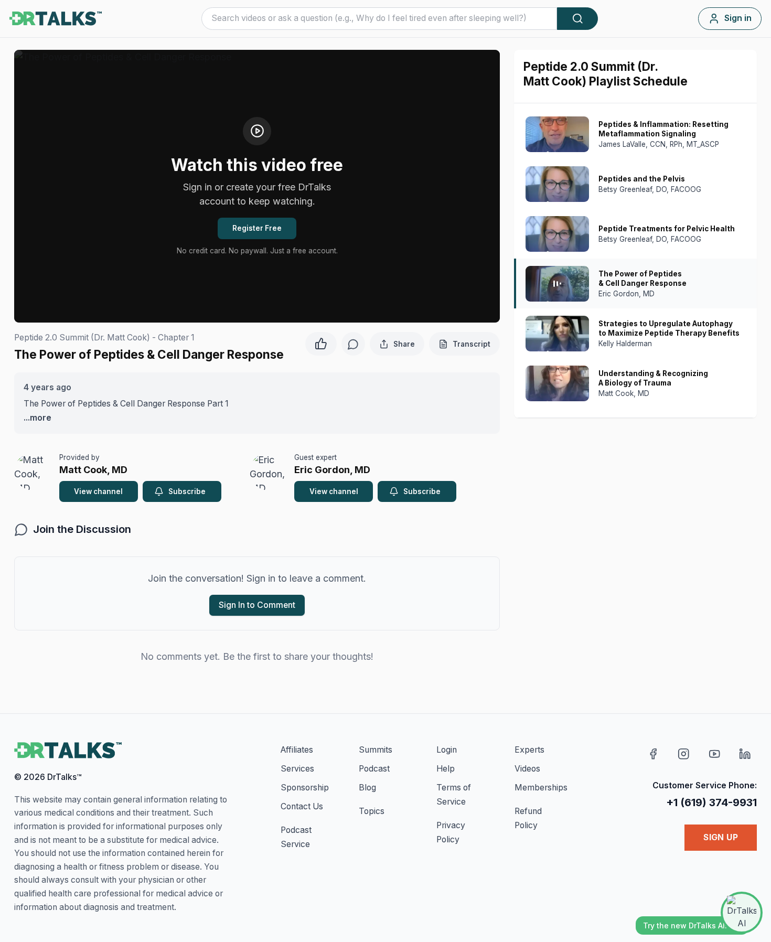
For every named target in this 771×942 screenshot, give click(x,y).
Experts (529, 750)
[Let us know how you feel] (321, 342)
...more (37, 418)
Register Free (257, 228)
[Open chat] (742, 913)
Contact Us (302, 806)
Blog (367, 788)
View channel (98, 491)
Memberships (541, 788)
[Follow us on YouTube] (714, 754)
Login (446, 750)
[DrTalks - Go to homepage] (68, 750)
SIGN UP (720, 837)
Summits (375, 750)
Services (297, 769)
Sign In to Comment (257, 605)
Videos (527, 769)
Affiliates (297, 750)
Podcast (374, 769)
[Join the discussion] (353, 344)
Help (445, 769)
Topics (371, 811)
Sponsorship (305, 788)
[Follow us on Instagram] (683, 754)
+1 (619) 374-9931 (711, 802)
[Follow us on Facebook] (653, 754)
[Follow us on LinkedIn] (745, 754)
